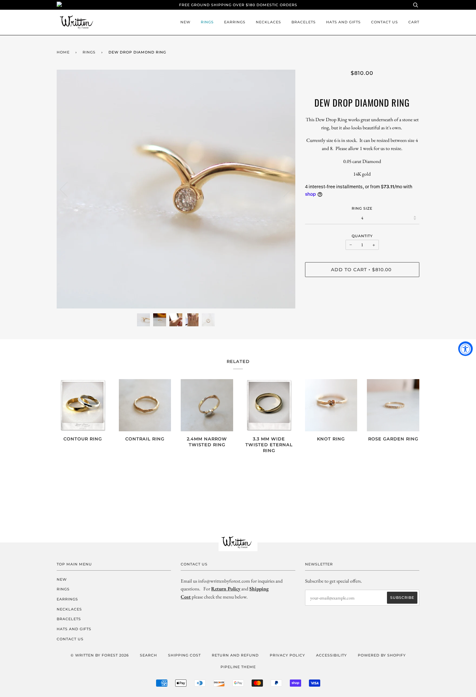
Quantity (362, 236)
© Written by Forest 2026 (100, 655)
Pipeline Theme (238, 667)
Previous (68, 189)
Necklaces (268, 22)
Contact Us (384, 22)
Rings (207, 22)
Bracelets (303, 22)
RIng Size (362, 208)
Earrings (234, 22)
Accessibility (331, 655)
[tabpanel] (176, 189)
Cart (413, 22)
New (185, 22)
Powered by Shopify (382, 655)
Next (283, 189)
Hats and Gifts (343, 22)
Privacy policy (287, 655)
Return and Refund (235, 655)
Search (148, 655)
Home (63, 52)
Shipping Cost (184, 655)
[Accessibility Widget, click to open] (465, 348)
